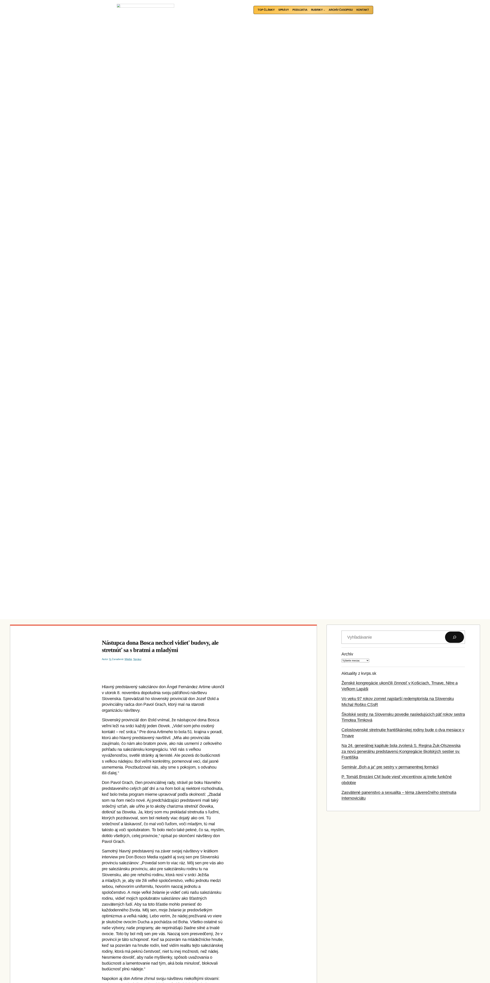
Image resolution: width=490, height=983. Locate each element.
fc (110, 659)
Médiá (128, 659)
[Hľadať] (454, 637)
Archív (347, 654)
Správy (137, 659)
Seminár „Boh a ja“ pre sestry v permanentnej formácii (389, 767)
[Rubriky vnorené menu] (324, 10)
